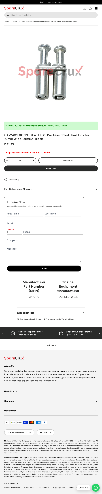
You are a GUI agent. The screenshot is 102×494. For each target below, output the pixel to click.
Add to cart (68, 160)
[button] (90, 8)
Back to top (51, 345)
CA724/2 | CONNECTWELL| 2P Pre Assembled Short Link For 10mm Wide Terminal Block (44, 22)
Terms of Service (75, 487)
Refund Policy (44, 487)
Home (7, 22)
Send (44, 268)
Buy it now (51, 168)
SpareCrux (14, 483)
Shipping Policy (59, 487)
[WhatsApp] (95, 487)
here (47, 2)
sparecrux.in (47, 448)
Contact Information (12, 487)
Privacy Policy (29, 487)
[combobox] (51, 15)
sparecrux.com (32, 448)
